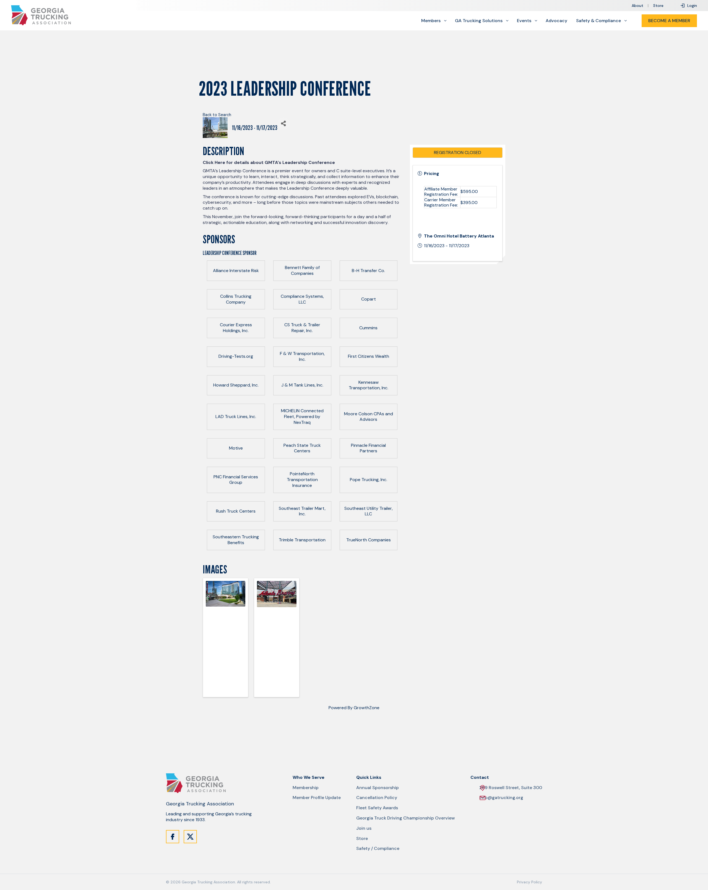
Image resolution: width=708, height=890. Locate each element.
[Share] (283, 123)
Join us (363, 828)
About (637, 5)
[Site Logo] (41, 15)
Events (524, 21)
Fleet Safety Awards (377, 808)
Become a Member (669, 21)
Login (692, 5)
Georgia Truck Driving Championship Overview (405, 818)
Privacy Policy (529, 881)
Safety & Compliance (598, 21)
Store (658, 5)
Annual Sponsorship (377, 787)
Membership (306, 787)
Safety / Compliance (377, 848)
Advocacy (556, 21)
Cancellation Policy (376, 797)
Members (431, 21)
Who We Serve (308, 777)
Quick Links (368, 777)
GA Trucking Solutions (479, 21)
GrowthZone (366, 708)
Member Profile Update (317, 797)
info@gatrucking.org (501, 797)
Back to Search (217, 114)
